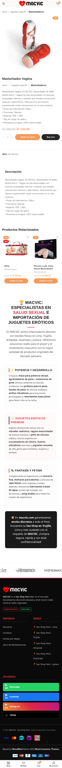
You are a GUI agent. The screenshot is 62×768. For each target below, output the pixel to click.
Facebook (14, 696)
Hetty (7, 266)
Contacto (7, 632)
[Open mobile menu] (3, 3)
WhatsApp (15, 687)
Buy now (51, 137)
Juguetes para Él (18, 12)
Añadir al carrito (27, 137)
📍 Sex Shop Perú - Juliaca (46, 664)
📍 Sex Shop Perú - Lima (45, 627)
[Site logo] (31, 3)
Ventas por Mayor (11, 638)
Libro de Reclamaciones (14, 644)
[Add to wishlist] (27, 237)
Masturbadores (36, 12)
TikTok (13, 715)
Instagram (15, 706)
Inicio (4, 12)
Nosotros (7, 627)
